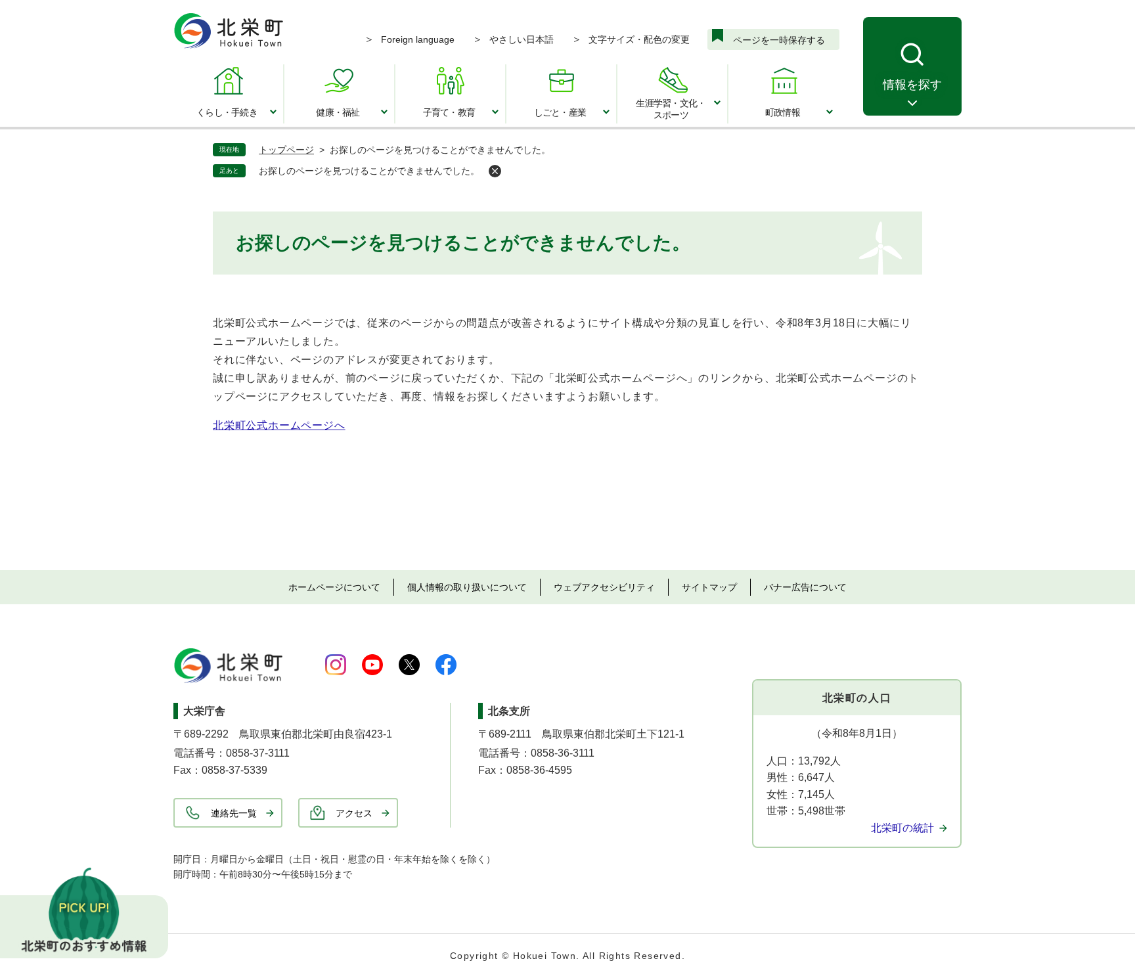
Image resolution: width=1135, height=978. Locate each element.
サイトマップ (709, 587)
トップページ (286, 149)
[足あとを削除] (494, 171)
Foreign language (418, 39)
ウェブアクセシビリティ (604, 587)
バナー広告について (805, 587)
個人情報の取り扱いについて (467, 587)
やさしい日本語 (521, 39)
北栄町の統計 (902, 828)
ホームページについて (334, 587)
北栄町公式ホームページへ (279, 425)
